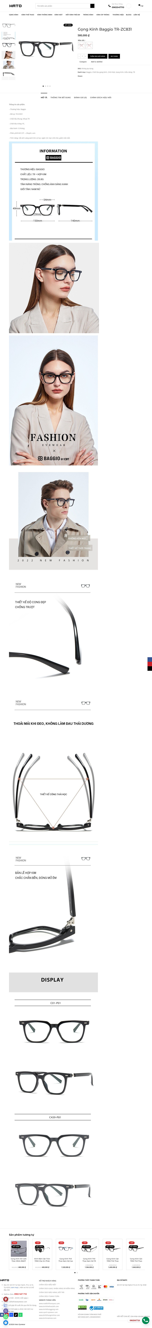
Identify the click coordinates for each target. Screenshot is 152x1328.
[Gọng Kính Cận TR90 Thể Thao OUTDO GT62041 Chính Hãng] (113, 1249)
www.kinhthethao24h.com (49, 1306)
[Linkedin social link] (92, 76)
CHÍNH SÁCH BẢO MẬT (47, 1284)
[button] (5, 78)
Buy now (114, 56)
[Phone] (146, 1320)
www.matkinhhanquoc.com (49, 1303)
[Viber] (5, 1310)
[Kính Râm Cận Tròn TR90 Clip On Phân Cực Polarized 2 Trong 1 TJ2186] (42, 1249)
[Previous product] (79, 23)
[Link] (5, 1305)
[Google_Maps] (5, 1299)
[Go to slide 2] (45, 86)
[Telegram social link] (94, 76)
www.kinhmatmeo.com (47, 1318)
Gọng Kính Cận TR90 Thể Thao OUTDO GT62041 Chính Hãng (112, 1262)
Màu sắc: (81, 40)
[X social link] (86, 76)
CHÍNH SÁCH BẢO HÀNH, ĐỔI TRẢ (51, 1292)
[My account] (128, 6)
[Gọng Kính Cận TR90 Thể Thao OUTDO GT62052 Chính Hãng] (136, 1249)
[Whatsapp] (20, 1315)
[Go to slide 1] (43, 86)
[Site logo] (15, 6)
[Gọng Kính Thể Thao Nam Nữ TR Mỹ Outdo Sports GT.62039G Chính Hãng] (89, 1249)
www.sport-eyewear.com (48, 1312)
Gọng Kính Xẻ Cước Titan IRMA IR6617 (19, 1260)
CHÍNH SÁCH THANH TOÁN (49, 1296)
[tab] (44, 96)
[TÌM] (92, 6)
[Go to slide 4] (50, 86)
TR (134, 72)
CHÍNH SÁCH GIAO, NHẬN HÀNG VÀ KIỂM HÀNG (57, 1288)
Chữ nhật (111, 72)
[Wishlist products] (134, 6)
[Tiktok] (16, 1315)
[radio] (81, 45)
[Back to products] (81, 23)
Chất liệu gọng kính (99, 72)
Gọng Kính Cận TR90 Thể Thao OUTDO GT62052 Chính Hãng (136, 1262)
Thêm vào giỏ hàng (97, 56)
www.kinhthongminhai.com (49, 1315)
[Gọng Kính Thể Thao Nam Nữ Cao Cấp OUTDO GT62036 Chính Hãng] (66, 1249)
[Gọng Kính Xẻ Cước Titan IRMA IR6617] (19, 1249)
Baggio (88, 72)
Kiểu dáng (128, 72)
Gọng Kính (120, 72)
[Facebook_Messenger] (5, 1322)
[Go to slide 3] (47, 86)
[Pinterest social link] (89, 76)
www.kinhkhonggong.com (48, 1309)
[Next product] (84, 23)
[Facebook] (2, 1315)
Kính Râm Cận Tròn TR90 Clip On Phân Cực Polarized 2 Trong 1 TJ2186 (42, 1262)
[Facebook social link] (84, 76)
